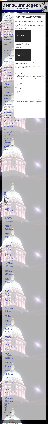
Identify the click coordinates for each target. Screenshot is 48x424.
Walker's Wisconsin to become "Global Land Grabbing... (8, 302)
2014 (5, 193)
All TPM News (6, 97)
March (6, 204)
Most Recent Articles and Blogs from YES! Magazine (8, 87)
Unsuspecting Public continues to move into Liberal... (9, 334)
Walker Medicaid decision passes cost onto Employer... (9, 296)
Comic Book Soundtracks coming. (9, 354)
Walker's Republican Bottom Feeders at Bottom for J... (8, 366)
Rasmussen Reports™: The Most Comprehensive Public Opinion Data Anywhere (8, 138)
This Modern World (6, 146)
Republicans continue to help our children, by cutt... (9, 308)
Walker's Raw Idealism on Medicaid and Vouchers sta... (9, 276)
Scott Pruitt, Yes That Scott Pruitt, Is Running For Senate (8, 98)
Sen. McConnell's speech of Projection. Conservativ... (8, 321)
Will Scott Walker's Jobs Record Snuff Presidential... (8, 231)
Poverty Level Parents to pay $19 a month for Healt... (9, 397)
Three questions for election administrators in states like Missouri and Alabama (8, 64)
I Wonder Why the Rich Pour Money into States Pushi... (9, 387)
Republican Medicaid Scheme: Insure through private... (8, 295)
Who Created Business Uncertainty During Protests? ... (9, 229)
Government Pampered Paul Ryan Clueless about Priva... (9, 358)
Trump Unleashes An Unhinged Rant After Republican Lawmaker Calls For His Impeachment (8, 112)
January (6, 404)
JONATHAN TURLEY (6, 53)
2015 (5, 192)
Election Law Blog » (6, 63)
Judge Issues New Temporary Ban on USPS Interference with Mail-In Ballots (8, 78)
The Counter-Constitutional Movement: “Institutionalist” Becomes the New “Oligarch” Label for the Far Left (8, 55)
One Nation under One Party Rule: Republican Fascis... (9, 242)
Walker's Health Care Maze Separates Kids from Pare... (8, 311)
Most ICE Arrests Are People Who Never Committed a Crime (8, 75)
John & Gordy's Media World (23, 12)
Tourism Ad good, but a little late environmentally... (8, 290)
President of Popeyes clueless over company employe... (9, 215)
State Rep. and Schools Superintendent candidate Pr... (9, 245)
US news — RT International (8, 142)
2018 (5, 189)
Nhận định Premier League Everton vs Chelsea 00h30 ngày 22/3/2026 (8, 85)
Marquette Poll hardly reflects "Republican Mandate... (8, 287)
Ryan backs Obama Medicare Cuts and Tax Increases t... (9, 351)
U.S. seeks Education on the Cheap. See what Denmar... (9, 392)
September (6, 198)
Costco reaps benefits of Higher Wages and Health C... (8, 336)
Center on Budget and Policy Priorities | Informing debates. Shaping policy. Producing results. (8, 132)
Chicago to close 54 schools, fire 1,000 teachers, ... (9, 273)
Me (28, 12)
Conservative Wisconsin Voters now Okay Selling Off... (9, 310)
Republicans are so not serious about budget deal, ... (8, 390)
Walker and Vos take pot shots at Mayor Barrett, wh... (9, 379)
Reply (17, 84)
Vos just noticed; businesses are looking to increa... (8, 376)
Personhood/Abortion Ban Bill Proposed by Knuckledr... (8, 362)
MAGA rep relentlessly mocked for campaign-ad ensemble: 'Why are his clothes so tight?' (8, 51)
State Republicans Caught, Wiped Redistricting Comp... (9, 339)
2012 (5, 405)
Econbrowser (6, 128)
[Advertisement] (6, 155)
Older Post (42, 118)
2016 (5, 191)
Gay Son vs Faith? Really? (8, 254)
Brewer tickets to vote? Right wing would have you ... (9, 210)
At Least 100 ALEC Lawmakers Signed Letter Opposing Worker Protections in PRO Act (8, 101)
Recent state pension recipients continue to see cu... (8, 251)
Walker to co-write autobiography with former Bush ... (9, 248)
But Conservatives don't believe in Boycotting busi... (9, 374)
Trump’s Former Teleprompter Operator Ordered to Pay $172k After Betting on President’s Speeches (8, 58)
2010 (5, 407)
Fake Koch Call (16, 12)
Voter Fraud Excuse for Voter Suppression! (8, 325)
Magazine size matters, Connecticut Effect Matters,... (9, 212)
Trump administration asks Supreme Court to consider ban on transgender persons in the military (8, 68)
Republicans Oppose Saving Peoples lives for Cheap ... (8, 217)
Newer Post (17, 118)
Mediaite (5, 57)
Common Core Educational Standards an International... (8, 333)
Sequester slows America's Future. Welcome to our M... (9, 382)
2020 (5, 187)
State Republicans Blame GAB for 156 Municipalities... (9, 344)
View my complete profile (6, 415)
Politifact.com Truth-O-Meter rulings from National (8, 107)
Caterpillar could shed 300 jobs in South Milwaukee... (9, 221)
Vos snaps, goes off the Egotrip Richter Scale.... (8, 386)
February (6, 403)
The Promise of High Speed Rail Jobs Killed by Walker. (8, 384)
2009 (5, 408)
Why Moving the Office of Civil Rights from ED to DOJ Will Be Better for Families (8, 82)
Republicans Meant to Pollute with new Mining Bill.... (9, 368)
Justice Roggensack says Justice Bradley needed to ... (9, 293)
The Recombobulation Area (7, 39)
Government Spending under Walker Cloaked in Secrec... (9, 239)
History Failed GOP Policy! (10, 12)
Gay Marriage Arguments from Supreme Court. (8, 218)
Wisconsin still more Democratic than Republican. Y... (8, 279)
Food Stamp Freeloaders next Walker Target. (8, 328)
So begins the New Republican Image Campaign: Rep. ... (8, 225)
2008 (5, 409)
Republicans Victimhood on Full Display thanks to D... (8, 233)
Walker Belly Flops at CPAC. (8, 299)
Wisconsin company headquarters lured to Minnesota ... (9, 268)
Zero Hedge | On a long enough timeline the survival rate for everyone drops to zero (8, 141)
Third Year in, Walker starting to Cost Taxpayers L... (8, 282)
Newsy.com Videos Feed (7, 94)
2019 (5, 188)
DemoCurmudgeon (21, 5)
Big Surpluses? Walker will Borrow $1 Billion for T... (9, 331)
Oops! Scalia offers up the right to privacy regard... (9, 236)
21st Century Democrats (7, 84)
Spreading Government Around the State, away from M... (9, 246)
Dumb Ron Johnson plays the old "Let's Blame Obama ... (9, 263)
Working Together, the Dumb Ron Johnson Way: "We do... (9, 223)
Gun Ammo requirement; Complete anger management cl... (9, 370)
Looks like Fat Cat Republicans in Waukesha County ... (9, 266)
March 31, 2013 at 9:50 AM (22, 75)
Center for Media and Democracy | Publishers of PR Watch (8, 143)
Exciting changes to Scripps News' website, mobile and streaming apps (8, 95)
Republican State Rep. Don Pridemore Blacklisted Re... (8, 316)
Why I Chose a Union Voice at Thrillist (8, 126)
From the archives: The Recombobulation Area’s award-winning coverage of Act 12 (8, 41)
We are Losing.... (7, 209)
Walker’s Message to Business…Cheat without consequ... (9, 395)
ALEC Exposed (6, 100)
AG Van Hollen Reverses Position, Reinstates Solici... (9, 307)
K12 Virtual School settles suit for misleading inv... (9, 365)
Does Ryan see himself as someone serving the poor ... (9, 320)
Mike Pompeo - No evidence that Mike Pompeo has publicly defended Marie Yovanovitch (8, 109)
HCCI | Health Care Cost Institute (8, 145)
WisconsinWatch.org (7, 27)
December (6, 195)
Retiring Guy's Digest (7, 15)
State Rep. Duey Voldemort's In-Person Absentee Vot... (8, 381)
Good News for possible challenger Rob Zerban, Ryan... (9, 260)
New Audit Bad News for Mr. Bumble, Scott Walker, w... (8, 226)
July (5, 200)
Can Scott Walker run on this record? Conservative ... (8, 271)
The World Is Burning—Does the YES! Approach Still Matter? (8, 89)
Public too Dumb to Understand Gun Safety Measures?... (9, 281)
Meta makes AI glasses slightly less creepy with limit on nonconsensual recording (8, 24)
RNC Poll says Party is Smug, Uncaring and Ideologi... (8, 300)
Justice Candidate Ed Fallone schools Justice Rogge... (8, 349)
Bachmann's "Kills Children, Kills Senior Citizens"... (8, 270)
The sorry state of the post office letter (8, 34)
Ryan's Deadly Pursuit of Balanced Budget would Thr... (9, 326)
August (6, 199)
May (5, 202)
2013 (5, 194)
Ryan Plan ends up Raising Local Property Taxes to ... (9, 205)
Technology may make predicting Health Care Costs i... (9, 213)
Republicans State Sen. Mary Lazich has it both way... (9, 208)
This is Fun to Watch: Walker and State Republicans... (9, 284)
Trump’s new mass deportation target (8, 61)
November (6, 196)
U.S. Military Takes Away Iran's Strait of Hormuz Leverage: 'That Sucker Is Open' (8, 72)
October (6, 197)
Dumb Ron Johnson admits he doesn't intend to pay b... (8, 353)
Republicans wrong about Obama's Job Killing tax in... (9, 373)
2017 (5, 190)
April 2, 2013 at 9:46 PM (22, 94)
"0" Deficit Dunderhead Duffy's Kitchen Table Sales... (8, 357)
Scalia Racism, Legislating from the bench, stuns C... (9, 401)
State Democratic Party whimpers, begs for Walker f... (9, 389)
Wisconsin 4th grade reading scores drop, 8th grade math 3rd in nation (8, 92)
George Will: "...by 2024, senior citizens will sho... (8, 315)
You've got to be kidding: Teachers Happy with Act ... (9, 286)
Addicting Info (6, 111)
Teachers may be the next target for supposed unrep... (9, 274)
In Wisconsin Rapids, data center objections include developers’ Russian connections (8, 29)
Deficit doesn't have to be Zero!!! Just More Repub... (9, 258)
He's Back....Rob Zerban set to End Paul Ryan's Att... (9, 278)
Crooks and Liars (6, 149)
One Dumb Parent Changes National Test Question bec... (8, 255)
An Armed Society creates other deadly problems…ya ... (8, 378)
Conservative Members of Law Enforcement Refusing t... (8, 298)
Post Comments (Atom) (21, 120)
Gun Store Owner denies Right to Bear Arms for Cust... (9, 241)
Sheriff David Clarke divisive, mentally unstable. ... (8, 371)
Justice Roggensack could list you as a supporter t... (9, 393)
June (5, 201)
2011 (5, 406)
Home (4, 12)
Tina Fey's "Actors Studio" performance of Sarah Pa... (8, 257)
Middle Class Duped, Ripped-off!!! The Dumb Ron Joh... (9, 262)
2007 (5, 410)
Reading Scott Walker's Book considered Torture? (8, 228)
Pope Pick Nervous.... (7, 345)
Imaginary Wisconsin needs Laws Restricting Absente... (9, 253)
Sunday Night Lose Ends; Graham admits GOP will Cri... (9, 400)
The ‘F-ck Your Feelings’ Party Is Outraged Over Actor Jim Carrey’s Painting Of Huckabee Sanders (8, 120)
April (5, 203)
